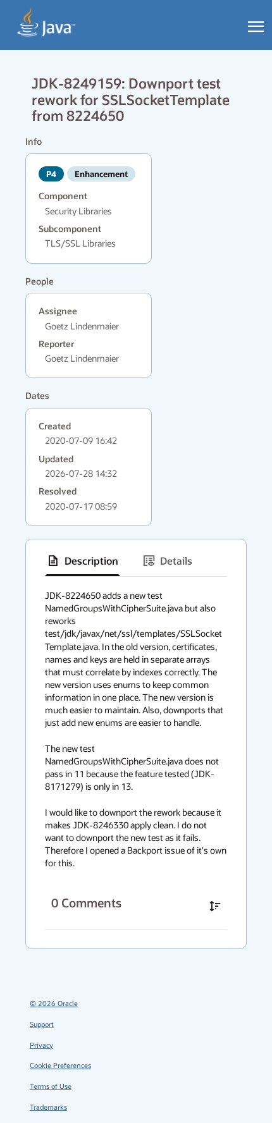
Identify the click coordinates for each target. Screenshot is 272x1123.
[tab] (82, 561)
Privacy (41, 1045)
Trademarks (48, 1107)
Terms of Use (50, 1086)
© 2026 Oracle (54, 1003)
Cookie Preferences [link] (60, 1065)
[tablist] (136, 561)
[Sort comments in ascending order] (215, 906)
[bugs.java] (46, 22)
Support (42, 1024)
